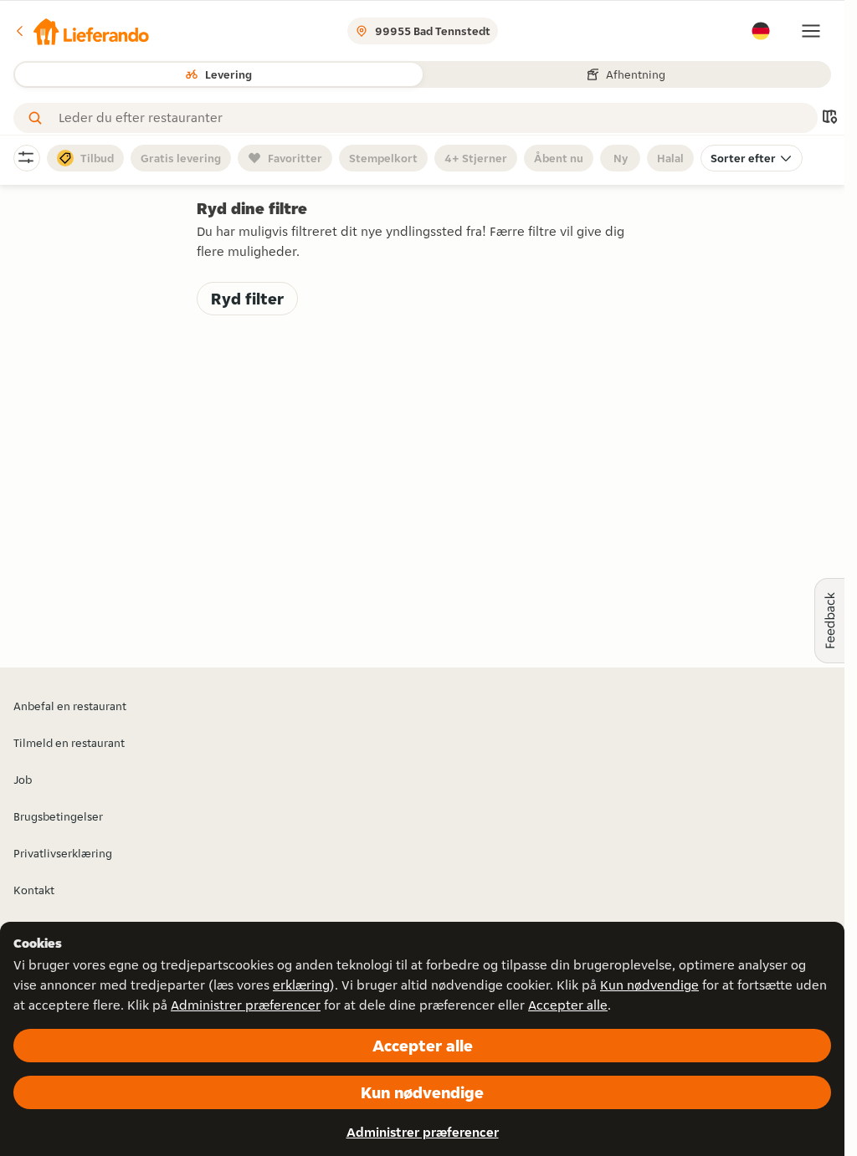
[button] (81, 31)
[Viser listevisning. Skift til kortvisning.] (829, 118)
